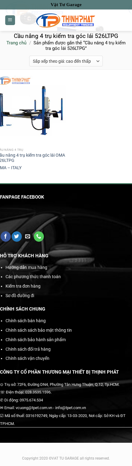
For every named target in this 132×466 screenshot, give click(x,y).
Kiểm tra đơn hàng (23, 286)
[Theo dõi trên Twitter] (17, 236)
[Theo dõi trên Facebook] (6, 236)
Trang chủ (16, 43)
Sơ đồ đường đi (20, 295)
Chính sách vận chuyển (27, 358)
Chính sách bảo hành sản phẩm (36, 339)
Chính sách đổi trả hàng (28, 349)
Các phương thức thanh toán (33, 276)
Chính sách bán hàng (26, 320)
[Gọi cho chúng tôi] (39, 236)
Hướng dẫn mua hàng (26, 267)
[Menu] (10, 20)
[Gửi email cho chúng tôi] (28, 236)
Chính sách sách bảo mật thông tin (39, 330)
